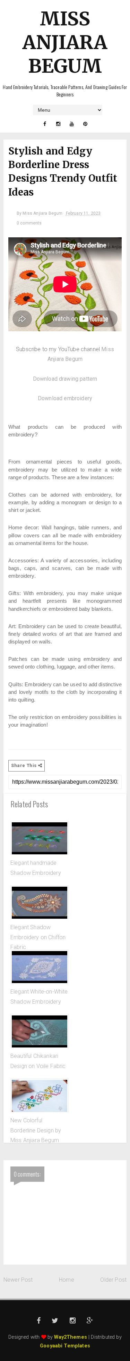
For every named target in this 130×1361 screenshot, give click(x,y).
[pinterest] (85, 124)
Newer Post (18, 1279)
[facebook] (45, 124)
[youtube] (72, 124)
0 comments (29, 223)
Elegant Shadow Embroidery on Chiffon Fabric (38, 937)
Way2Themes (70, 1337)
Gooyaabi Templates (65, 1346)
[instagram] (58, 124)
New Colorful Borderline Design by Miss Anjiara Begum (35, 1130)
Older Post (113, 1279)
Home (66, 1279)
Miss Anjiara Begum (65, 42)
